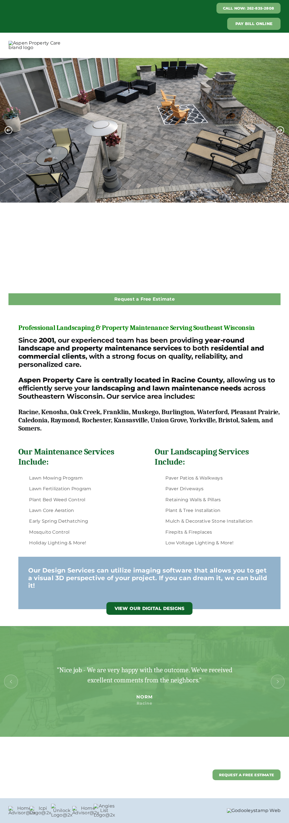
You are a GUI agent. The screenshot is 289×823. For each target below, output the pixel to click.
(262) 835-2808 (23, 782)
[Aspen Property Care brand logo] (38, 43)
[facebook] (267, 758)
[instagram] (278, 758)
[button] (8, 130)
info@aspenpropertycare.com (40, 774)
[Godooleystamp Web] (254, 810)
